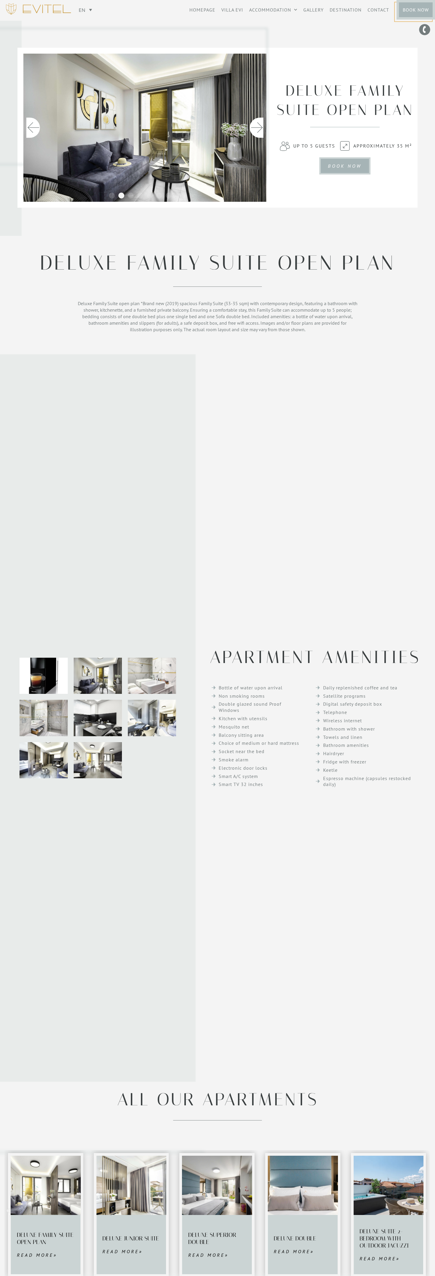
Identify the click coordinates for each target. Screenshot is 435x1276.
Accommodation (270, 10)
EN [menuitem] (82, 10)
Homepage (202, 10)
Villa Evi (232, 10)
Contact (378, 10)
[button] (33, 128)
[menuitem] (85, 10)
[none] (85, 10)
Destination (346, 10)
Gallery (313, 10)
